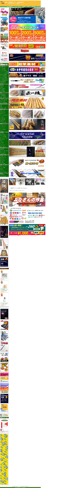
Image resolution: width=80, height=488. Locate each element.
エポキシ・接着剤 (2, 167)
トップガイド (2, 116)
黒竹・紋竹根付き (2, 88)
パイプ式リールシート (3, 126)
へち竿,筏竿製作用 (2, 68)
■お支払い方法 (12, 235)
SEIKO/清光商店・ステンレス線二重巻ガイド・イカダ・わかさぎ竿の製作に (4, 290)
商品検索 (1, 63)
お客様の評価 (33, 6)
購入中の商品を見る (10, 6)
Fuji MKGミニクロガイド (4, 278)
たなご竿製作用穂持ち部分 (3, 80)
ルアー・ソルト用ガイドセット (4, 115)
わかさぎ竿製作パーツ (3, 153)
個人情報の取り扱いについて (16, 486)
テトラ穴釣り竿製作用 (3, 70)
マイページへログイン (17, 6)
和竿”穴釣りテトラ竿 (3, 157)
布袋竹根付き (2, 85)
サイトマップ (39, 6)
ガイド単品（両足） (3, 119)
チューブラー (2, 143)
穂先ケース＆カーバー (3, 146)
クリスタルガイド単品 (3, 122)
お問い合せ (28, 6)
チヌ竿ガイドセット (3, 112)
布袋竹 (1, 106)
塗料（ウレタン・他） (3, 166)
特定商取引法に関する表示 (24, 486)
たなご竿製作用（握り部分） (4, 78)
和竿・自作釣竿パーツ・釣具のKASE (14, 2)
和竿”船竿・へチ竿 (2, 156)
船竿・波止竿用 (2, 139)
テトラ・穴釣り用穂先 (3, 136)
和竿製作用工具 (2, 174)
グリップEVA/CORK (3, 129)
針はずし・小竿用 (2, 101)
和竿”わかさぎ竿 (2, 160)
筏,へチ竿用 (2, 133)
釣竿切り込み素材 (2, 163)
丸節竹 (1, 105)
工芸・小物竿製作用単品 (3, 102)
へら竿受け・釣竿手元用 (3, 99)
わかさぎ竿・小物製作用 (3, 77)
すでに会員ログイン (25, 52)
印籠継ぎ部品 (2, 149)
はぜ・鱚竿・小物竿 (3, 67)
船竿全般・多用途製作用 (3, 74)
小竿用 (1, 140)
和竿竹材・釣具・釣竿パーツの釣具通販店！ (12, 3)
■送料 (20, 235)
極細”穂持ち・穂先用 (3, 108)
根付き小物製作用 (2, 91)
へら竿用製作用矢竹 (3, 95)
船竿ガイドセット (2, 113)
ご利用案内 (23, 6)
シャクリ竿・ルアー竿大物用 (4, 71)
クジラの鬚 (1, 142)
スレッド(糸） (2, 170)
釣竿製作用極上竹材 (3, 81)
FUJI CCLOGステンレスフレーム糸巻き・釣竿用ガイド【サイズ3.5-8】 (4, 303)
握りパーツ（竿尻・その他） (4, 150)
